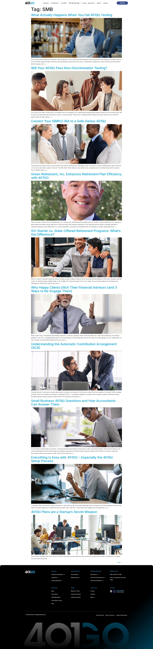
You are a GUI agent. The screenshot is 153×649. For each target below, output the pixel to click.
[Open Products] (49, 3)
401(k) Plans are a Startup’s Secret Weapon (64, 512)
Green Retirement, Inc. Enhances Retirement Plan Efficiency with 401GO (76, 176)
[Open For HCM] (66, 3)
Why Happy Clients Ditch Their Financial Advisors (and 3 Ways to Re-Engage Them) (74, 289)
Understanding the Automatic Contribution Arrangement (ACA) (74, 346)
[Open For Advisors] (59, 3)
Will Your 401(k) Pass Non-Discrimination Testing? (69, 68)
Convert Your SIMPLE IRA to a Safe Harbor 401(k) (68, 121)
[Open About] (101, 3)
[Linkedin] (111, 591)
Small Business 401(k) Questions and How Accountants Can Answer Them (73, 402)
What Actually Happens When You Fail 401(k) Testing (71, 15)
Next (119, 562)
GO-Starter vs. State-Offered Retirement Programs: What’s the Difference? (76, 232)
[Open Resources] (94, 3)
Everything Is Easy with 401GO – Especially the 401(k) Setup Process (72, 459)
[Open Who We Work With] (80, 3)
